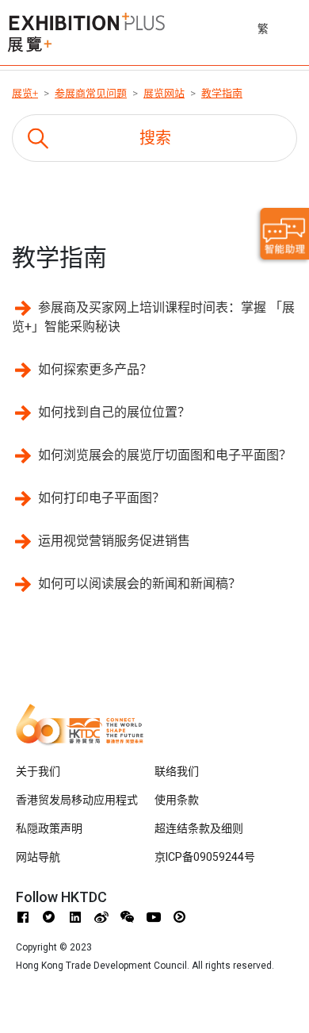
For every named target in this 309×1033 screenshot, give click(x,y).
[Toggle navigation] (298, 26)
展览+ (25, 93)
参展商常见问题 (91, 93)
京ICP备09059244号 (204, 857)
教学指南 (221, 93)
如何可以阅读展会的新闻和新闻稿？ (139, 583)
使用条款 (176, 799)
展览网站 (164, 93)
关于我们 (38, 771)
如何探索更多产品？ (95, 369)
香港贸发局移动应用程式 (77, 799)
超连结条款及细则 (198, 828)
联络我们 (176, 771)
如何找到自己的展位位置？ (114, 412)
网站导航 (38, 857)
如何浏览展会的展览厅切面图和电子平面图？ (165, 455)
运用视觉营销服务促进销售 (114, 540)
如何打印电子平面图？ (101, 497)
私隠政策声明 (49, 828)
